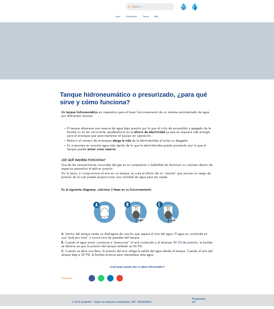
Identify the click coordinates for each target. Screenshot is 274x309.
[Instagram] (206, 301)
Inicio (118, 16)
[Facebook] (210, 301)
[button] (92, 278)
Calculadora (131, 16)
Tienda (146, 16)
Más (156, 16)
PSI (180, 242)
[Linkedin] (215, 301)
